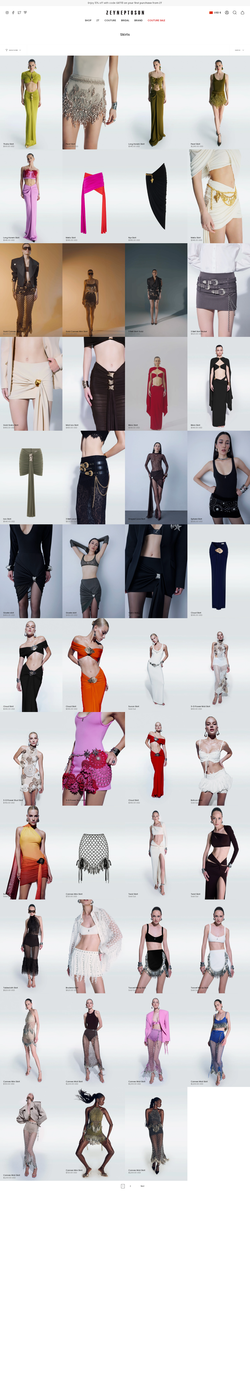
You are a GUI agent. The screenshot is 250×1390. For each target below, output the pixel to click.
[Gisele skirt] (93, 571)
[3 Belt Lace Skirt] (93, 478)
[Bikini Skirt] (156, 384)
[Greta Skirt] (156, 571)
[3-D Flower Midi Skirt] (218, 665)
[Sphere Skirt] (218, 478)
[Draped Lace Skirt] (156, 478)
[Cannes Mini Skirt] (93, 852)
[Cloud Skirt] (218, 571)
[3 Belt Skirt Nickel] (218, 290)
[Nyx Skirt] (156, 196)
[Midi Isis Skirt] (93, 384)
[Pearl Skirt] (93, 102)
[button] (235, 12)
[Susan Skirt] (156, 665)
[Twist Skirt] (156, 852)
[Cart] (242, 12)
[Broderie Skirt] (93, 946)
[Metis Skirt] (93, 196)
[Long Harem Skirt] (156, 102)
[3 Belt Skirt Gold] (156, 290)
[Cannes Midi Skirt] (93, 1040)
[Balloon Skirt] (218, 759)
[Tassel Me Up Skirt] (156, 946)
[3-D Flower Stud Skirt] (93, 759)
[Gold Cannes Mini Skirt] (93, 290)
